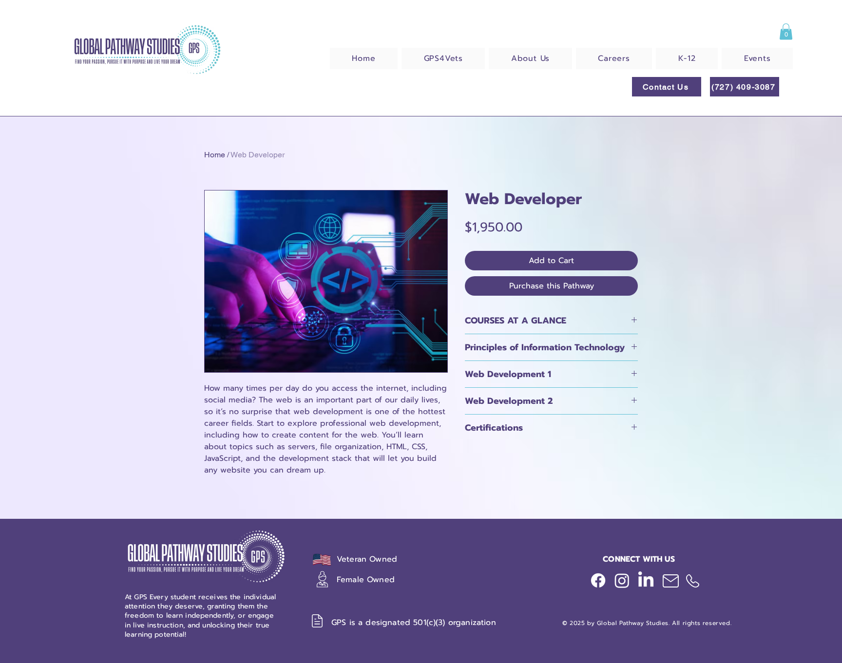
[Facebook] (598, 580)
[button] (786, 31)
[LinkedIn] (645, 580)
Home (214, 154)
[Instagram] (622, 580)
